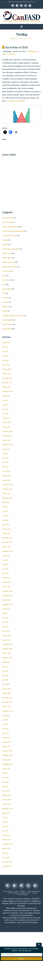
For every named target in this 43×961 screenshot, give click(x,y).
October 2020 (6, 653)
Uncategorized (32, 51)
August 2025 (6, 396)
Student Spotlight (7, 320)
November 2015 (7, 866)
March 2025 (6, 418)
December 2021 (7, 591)
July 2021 (5, 613)
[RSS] (30, 5)
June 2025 (5, 405)
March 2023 (6, 525)
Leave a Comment (8, 54)
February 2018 (6, 795)
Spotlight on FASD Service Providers (13, 316)
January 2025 (6, 427)
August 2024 (6, 449)
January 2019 (6, 746)
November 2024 (7, 436)
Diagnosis (5, 240)
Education (5, 244)
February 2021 (6, 635)
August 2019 (6, 715)
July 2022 (5, 560)
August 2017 (6, 813)
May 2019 (5, 729)
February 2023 (6, 529)
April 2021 (5, 627)
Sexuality (5, 311)
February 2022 (6, 582)
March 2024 (6, 471)
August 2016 (6, 848)
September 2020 (7, 658)
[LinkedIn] (21, 5)
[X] (17, 5)
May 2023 (5, 516)
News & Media (6, 289)
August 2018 (6, 769)
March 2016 (6, 857)
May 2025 (5, 409)
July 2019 (5, 720)
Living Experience (13, 893)
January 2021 (6, 640)
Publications (6, 307)
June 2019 (5, 724)
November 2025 (7, 383)
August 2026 (6, 343)
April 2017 (5, 831)
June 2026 (5, 351)
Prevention (5, 302)
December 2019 (7, 698)
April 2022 (5, 573)
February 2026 (6, 369)
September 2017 (7, 809)
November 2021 (7, 596)
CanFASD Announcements (10, 227)
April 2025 (5, 414)
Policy (4, 293)
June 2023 (5, 511)
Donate (34, 893)
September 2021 (7, 604)
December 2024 (7, 431)
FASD (16, 891)
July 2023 (5, 507)
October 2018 (6, 760)
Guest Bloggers (7, 258)
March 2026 (6, 365)
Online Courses (22, 894)
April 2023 (5, 520)
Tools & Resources (33, 891)
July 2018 (5, 773)
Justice (4, 276)
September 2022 (7, 551)
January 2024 (6, 480)
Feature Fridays (7, 253)
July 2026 (5, 347)
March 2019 (6, 738)
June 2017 (5, 822)
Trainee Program (7, 324)
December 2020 (7, 644)
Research (23, 891)
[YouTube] (26, 5)
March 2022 (6, 578)
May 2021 (5, 622)
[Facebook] (13, 5)
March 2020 (6, 684)
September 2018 (7, 764)
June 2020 (5, 671)
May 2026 (5, 356)
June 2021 (5, 618)
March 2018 (6, 791)
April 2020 (5, 680)
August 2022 (6, 556)
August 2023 (6, 502)
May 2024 (5, 462)
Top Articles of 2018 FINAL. (16, 101)
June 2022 (5, 564)
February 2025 (6, 422)
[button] (21, 26)
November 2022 (7, 542)
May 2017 (5, 826)
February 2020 (6, 689)
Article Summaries (7, 218)
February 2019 (6, 742)
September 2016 (7, 844)
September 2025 (7, 391)
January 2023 (6, 533)
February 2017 (6, 840)
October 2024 (6, 440)
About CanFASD (8, 891)
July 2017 (5, 817)
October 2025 (6, 387)
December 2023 (7, 485)
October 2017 (6, 804)
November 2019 (7, 702)
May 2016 (5, 853)
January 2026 (6, 374)
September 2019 (7, 711)
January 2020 (6, 693)
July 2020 (5, 667)
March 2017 (6, 835)
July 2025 (5, 400)
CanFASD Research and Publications (13, 231)
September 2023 (7, 498)
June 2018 (5, 777)
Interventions (6, 271)
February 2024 (6, 476)
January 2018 (6, 800)
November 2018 (7, 755)
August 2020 (6, 662)
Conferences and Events (9, 236)
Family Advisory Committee (10, 249)
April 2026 (5, 360)
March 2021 (6, 631)
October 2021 (6, 600)
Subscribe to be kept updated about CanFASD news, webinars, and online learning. (21, 950)
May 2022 (5, 569)
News (4, 284)
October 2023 (6, 493)
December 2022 (7, 538)
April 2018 (5, 786)
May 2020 (5, 675)
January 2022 (6, 587)
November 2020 (7, 649)
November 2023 (7, 489)
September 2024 (7, 445)
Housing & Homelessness (10, 267)
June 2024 (5, 458)
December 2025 (7, 378)
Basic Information (7, 222)
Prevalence (5, 298)
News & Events (25, 893)
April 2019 (5, 733)
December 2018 (7, 751)
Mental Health (6, 280)
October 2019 (6, 706)
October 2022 (6, 547)
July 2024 (5, 454)
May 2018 (5, 782)
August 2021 (6, 609)
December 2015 (7, 862)
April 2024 (5, 467)
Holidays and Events (8, 262)
